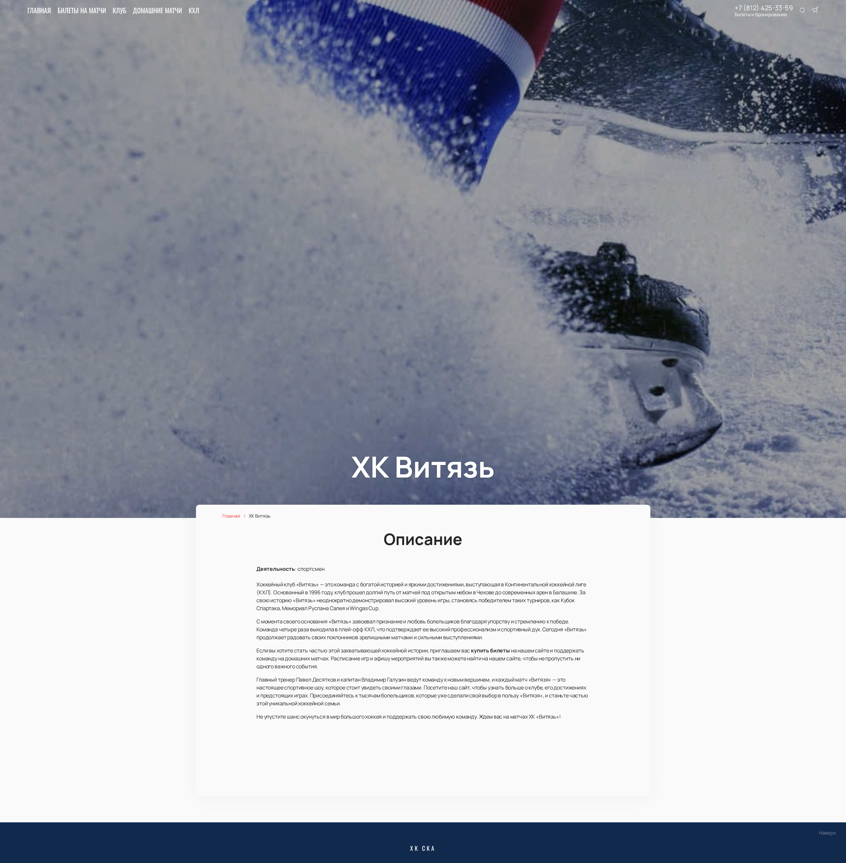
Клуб (119, 10)
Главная (39, 10)
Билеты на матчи (82, 10)
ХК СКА (423, 848)
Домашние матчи (157, 10)
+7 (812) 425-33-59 (764, 8)
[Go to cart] (815, 10)
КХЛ (194, 10)
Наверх (827, 832)
